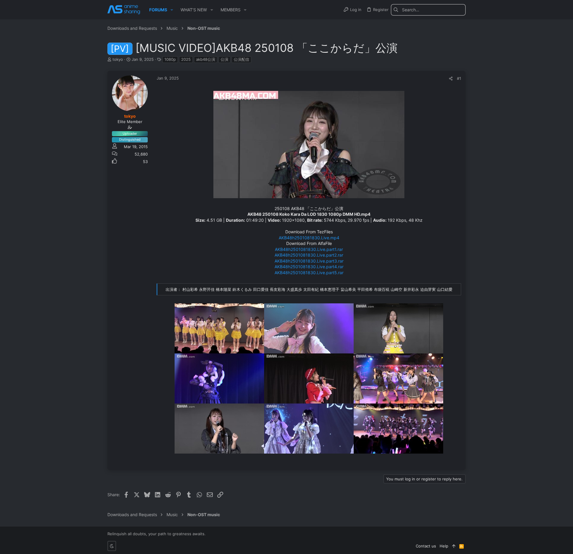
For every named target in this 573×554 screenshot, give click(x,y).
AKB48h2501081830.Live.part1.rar (309, 249)
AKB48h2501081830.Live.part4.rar (309, 266)
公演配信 (241, 59)
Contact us (426, 546)
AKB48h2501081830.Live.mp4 (309, 237)
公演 (224, 59)
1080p (170, 59)
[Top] (454, 545)
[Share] (451, 78)
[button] (172, 10)
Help (444, 546)
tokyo (118, 59)
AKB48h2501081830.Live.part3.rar (309, 260)
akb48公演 (205, 59)
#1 (459, 78)
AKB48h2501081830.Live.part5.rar (309, 272)
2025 (186, 59)
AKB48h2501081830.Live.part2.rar (309, 254)
